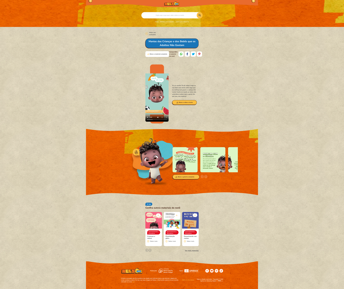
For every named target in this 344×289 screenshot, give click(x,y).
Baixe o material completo (158, 54)
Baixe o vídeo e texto (186, 102)
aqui (133, 282)
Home (156, 22)
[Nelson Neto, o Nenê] (172, 3)
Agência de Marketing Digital (208, 281)
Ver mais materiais (192, 250)
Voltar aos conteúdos (152, 34)
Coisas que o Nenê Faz (182, 22)
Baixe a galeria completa (186, 177)
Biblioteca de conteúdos (167, 22)
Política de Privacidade (188, 280)
